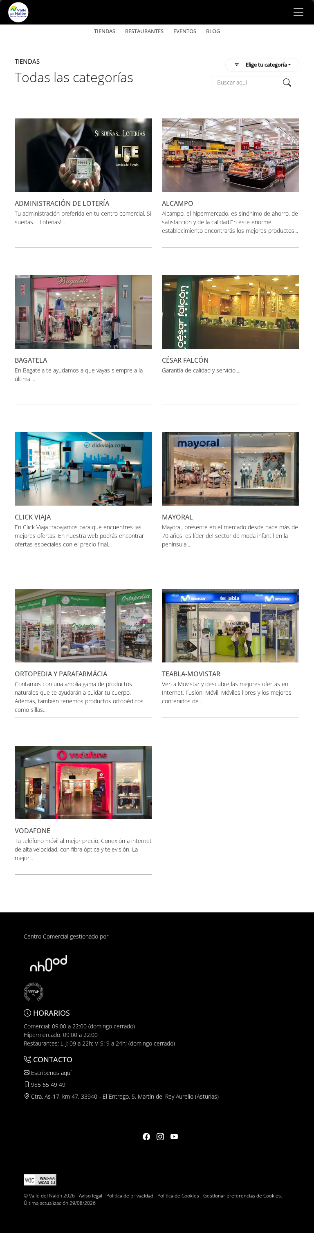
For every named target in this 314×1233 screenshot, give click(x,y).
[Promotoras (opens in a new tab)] (48, 962)
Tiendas (104, 31)
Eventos (184, 31)
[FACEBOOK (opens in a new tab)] (146, 1137)
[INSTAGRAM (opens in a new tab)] (160, 1137)
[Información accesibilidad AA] (40, 1179)
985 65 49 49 (47, 1084)
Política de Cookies (178, 1195)
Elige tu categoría (266, 64)
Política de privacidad (129, 1195)
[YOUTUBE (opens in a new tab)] (174, 1137)
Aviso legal (90, 1195)
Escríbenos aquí (50, 1073)
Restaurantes (144, 31)
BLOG (213, 31)
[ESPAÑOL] (18, 11)
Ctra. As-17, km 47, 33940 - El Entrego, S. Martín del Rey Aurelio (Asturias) (124, 1096)
